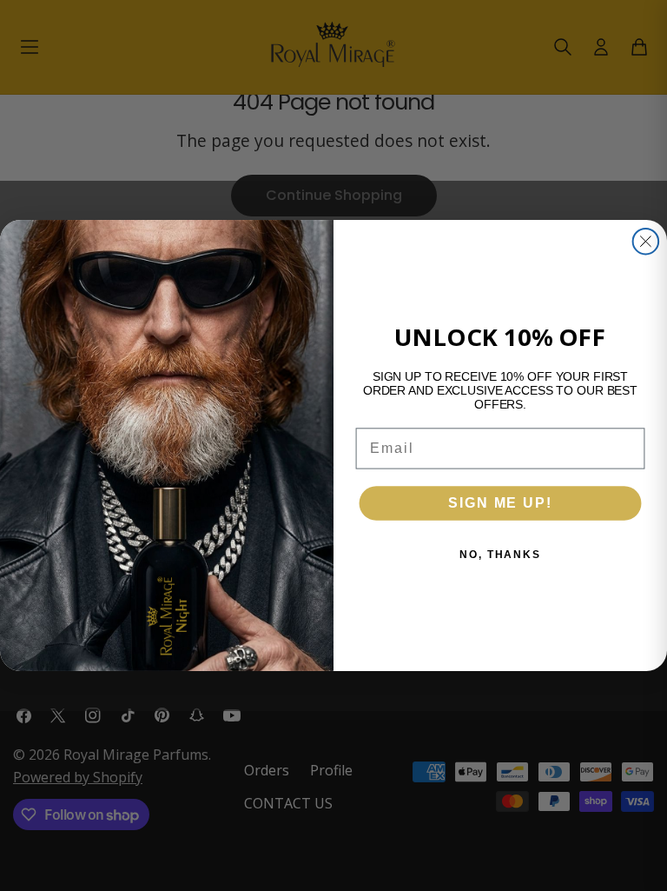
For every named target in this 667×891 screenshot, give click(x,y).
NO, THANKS (500, 555)
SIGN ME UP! (499, 502)
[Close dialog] (646, 242)
